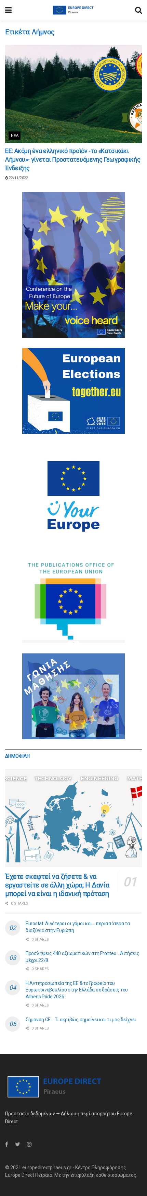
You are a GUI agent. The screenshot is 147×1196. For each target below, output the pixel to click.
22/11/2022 (18, 178)
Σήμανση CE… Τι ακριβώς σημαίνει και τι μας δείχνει (81, 1019)
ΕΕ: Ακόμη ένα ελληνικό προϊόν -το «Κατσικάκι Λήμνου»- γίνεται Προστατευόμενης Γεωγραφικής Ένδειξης (72, 159)
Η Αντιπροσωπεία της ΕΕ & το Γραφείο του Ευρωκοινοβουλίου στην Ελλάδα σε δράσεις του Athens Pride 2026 (77, 989)
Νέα (14, 135)
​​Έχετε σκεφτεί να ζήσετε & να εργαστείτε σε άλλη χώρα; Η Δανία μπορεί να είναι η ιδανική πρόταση (57, 885)
